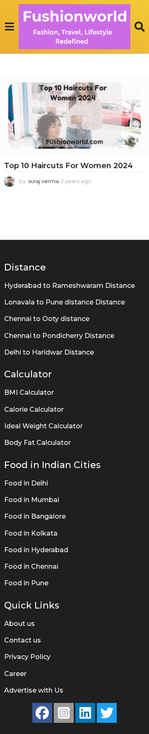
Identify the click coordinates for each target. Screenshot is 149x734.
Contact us (22, 640)
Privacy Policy (27, 657)
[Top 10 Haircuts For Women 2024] (74, 115)
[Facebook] (42, 713)
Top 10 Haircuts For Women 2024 (68, 165)
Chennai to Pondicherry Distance (59, 336)
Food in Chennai (31, 566)
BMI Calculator (29, 392)
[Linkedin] (85, 713)
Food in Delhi (26, 483)
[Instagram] (64, 713)
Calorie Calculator (34, 409)
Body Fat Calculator (37, 443)
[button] (9, 26)
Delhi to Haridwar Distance (49, 352)
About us (19, 624)
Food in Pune (26, 583)
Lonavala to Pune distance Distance (64, 302)
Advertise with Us (33, 690)
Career (15, 674)
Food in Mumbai (31, 500)
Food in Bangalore (35, 516)
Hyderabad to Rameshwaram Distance (69, 286)
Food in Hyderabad (36, 550)
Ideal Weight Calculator (43, 426)
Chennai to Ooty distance (46, 319)
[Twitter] (107, 713)
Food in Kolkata (31, 533)
